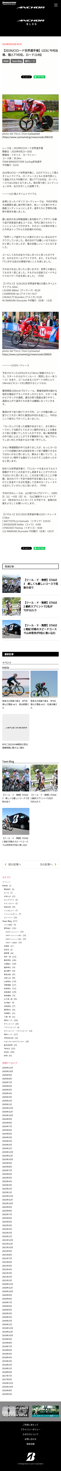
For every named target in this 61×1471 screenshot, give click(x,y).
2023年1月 (7, 1192)
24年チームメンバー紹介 (14, 935)
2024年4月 (7, 1137)
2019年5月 (7, 1354)
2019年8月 (7, 1343)
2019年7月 (7, 1346)
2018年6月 (7, 1372)
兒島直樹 (7, 992)
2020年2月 (7, 1321)
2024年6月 (7, 1130)
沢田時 (6, 946)
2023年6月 (7, 1174)
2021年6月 (7, 1262)
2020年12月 (7, 1284)
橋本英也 (7, 960)
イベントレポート (11, 914)
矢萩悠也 (7, 1006)
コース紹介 (8, 925)
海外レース (30, 61)
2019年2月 (7, 1365)
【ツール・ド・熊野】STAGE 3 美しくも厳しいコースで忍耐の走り (15, 798)
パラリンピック (10, 1027)
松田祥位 (7, 989)
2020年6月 (7, 1306)
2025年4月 (7, 1093)
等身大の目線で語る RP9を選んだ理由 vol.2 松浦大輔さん (43, 704)
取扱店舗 (30, 1443)
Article (5, 885)
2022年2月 (7, 1233)
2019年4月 (7, 1357)
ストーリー (8, 918)
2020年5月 (7, 1310)
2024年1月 (7, 1148)
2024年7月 (7, 1126)
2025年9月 (7, 1075)
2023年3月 (7, 1185)
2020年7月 (7, 1302)
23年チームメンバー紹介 (14, 939)
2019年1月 (7, 1368)
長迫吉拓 (7, 974)
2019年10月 (7, 1335)
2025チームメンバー (12, 932)
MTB (6, 1056)
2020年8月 (7, 1299)
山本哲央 (7, 982)
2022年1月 (7, 1236)
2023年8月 (7, 1167)
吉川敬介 (7, 1003)
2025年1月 (7, 1104)
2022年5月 (7, 1222)
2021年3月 (7, 1273)
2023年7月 (7, 1170)
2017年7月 (7, 1376)
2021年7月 (7, 1258)
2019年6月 (7, 1350)
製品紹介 (7, 889)
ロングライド (9, 900)
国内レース (8, 1020)
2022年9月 (7, 1207)
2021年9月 (7, 1251)
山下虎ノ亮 (8, 999)
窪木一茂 (7, 957)
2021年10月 (7, 1247)
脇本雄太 (7, 967)
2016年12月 (7, 1383)
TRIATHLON (8, 1038)
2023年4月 (7, 1181)
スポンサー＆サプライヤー (14, 1042)
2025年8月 (7, 1079)
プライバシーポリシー (30, 1429)
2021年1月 (7, 1280)
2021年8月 (7, 1255)
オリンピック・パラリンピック (16, 1031)
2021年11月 (7, 1244)
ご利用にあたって (30, 1424)
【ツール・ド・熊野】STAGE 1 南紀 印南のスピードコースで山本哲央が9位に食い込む (15, 841)
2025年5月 (7, 1090)
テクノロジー (9, 903)
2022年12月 (7, 1196)
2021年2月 (7, 1277)
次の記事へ (46, 864)
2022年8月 (7, 1211)
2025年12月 (7, 1068)
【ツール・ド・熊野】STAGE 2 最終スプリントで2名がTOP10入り (43, 798)
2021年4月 (7, 1269)
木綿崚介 (7, 1013)
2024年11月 (7, 1112)
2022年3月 (7, 1229)
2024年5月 (7, 1134)
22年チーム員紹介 (11, 942)
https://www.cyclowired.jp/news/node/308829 (26, 354)
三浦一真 (7, 1017)
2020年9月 (7, 1295)
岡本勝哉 (7, 996)
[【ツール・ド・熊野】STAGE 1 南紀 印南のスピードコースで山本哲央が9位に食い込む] (30, 637)
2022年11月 (7, 1200)
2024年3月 (7, 1141)
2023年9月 (7, 1163)
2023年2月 (7, 1189)
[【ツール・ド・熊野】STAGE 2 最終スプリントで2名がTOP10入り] (30, 614)
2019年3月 (7, 1361)
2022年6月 (7, 1218)
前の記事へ (14, 864)
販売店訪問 (8, 1045)
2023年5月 (7, 1178)
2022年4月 (7, 1225)
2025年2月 (7, 1101)
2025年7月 (7, 1082)
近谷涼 (6, 950)
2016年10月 (7, 1387)
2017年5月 (7, 1379)
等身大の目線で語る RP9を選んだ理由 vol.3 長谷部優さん (15, 704)
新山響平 (7, 971)
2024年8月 (7, 1123)
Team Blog (17, 61)
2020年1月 (7, 1324)
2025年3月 (7, 1097)
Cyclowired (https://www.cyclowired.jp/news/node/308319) (27, 135)
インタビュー (9, 911)
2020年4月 (7, 1313)
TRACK (7, 1049)
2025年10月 (7, 1071)
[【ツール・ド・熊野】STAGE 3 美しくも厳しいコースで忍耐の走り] (30, 592)
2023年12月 (7, 1152)
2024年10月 (7, 1115)
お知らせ (7, 896)
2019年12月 (7, 1328)
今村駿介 (7, 964)
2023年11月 (7, 1156)
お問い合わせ (30, 1439)
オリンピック (9, 1024)
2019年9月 (7, 1339)
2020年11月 (7, 1288)
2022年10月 (7, 1203)
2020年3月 (7, 1317)
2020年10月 (7, 1291)
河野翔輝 (7, 985)
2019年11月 (7, 1332)
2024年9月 (7, 1119)
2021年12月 (7, 1240)
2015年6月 (7, 1394)
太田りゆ (7, 978)
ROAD (6, 61)
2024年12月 (7, 1108)
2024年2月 (7, 1145)
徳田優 (6, 953)
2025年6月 (7, 1086)
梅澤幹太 (7, 1010)
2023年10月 (7, 1159)
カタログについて (30, 1434)
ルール (6, 893)
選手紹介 (7, 928)
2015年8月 (7, 1390)
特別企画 (7, 907)
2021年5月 (7, 1266)
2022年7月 (7, 1214)
